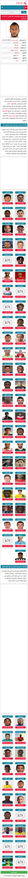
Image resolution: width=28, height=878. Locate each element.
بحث (24, 12)
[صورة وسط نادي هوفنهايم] (7, 772)
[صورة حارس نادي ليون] (7, 725)
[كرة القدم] (25, 7)
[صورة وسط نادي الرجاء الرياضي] (20, 725)
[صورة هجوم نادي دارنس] (20, 850)
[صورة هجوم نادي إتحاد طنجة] (20, 865)
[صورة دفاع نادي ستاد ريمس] (20, 263)
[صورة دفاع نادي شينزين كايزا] (20, 756)
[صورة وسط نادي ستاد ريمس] (7, 201)
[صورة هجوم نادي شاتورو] (7, 803)
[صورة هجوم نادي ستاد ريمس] (20, 201)
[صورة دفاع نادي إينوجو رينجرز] (20, 741)
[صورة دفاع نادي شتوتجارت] (7, 834)
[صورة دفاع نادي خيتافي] (7, 787)
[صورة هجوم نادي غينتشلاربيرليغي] (7, 756)
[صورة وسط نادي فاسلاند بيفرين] (20, 834)
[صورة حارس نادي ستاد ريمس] (20, 248)
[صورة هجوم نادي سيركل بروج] (7, 819)
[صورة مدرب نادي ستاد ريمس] (7, 248)
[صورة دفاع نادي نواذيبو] (7, 850)
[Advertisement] (14, 80)
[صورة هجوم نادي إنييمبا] (7, 741)
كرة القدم (19, 2)
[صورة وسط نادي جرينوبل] (20, 803)
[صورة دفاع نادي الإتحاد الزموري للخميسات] (7, 865)
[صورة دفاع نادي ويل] (20, 819)
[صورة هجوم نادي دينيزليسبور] (20, 772)
